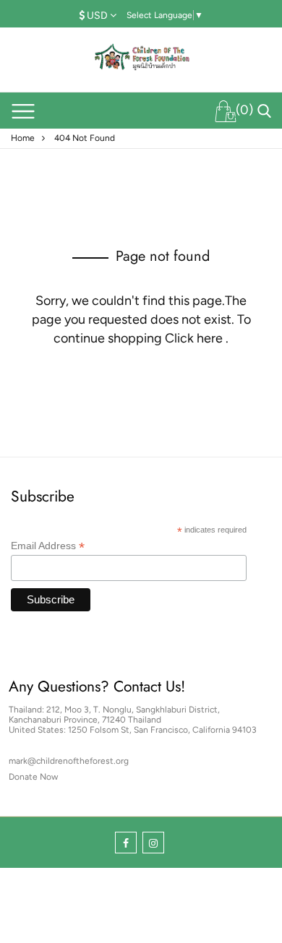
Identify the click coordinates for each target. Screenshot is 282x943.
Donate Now (33, 777)
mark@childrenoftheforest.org (69, 761)
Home (23, 138)
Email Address (48, 546)
